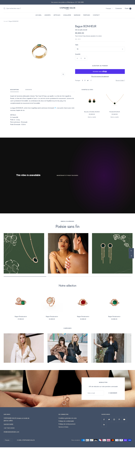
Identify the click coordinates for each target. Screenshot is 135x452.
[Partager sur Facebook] (82, 80)
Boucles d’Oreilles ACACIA (92, 111)
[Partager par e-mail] (90, 80)
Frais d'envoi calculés (89, 36)
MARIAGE (77, 15)
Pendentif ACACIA (114, 111)
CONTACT (96, 15)
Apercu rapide (92, 117)
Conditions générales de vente (67, 418)
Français (108, 8)
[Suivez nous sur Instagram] (114, 419)
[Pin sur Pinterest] (84, 80)
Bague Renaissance (21, 316)
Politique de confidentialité (66, 421)
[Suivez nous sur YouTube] (124, 419)
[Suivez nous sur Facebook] (104, 419)
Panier (128, 8)
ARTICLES (57, 15)
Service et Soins (63, 427)
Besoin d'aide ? (120, 80)
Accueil (6, 21)
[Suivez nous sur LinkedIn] (104, 424)
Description (14, 89)
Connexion (118, 8)
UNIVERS (47, 15)
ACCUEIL (39, 15)
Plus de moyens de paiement (100, 76)
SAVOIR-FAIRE (8, 424)
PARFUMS (86, 15)
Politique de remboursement (66, 424)
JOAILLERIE (67, 15)
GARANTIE (28, 89)
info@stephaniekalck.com (11, 432)
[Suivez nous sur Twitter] (109, 419)
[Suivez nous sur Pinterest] (119, 419)
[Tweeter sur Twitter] (88, 80)
